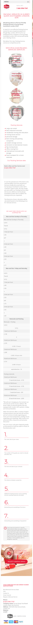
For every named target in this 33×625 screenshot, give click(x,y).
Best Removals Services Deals (11, 589)
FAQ (4, 591)
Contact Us (6, 593)
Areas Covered (7, 595)
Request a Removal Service (16, 561)
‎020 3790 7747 (11, 168)
